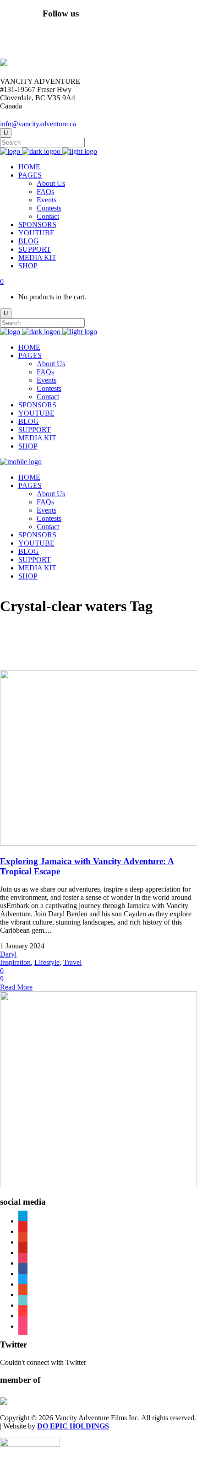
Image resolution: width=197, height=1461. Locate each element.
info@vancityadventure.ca (38, 124)
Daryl (8, 954)
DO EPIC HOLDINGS (73, 1426)
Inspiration (15, 962)
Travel (72, 962)
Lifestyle (47, 962)
